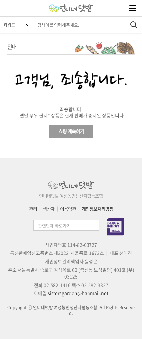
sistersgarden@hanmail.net (78, 293)
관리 (33, 208)
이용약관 (68, 208)
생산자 (48, 208)
